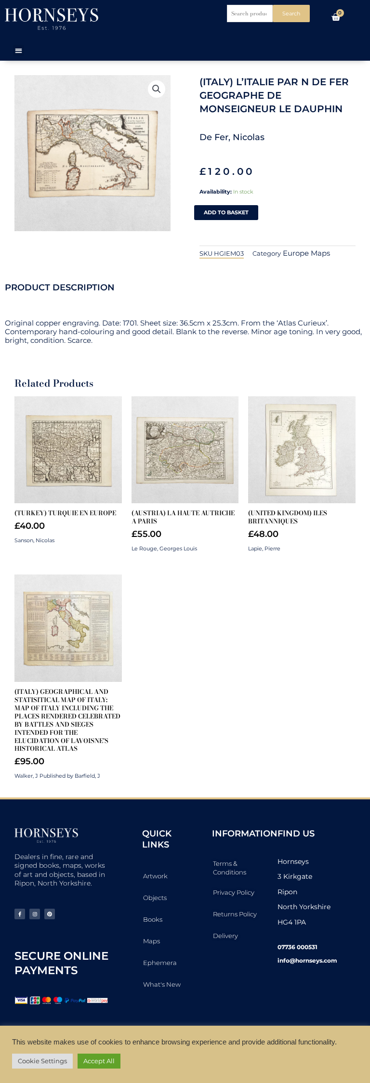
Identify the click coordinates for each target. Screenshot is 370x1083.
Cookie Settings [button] (42, 1061)
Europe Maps (306, 253)
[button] (18, 50)
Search (291, 13)
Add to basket (226, 212)
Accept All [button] (99, 1061)
